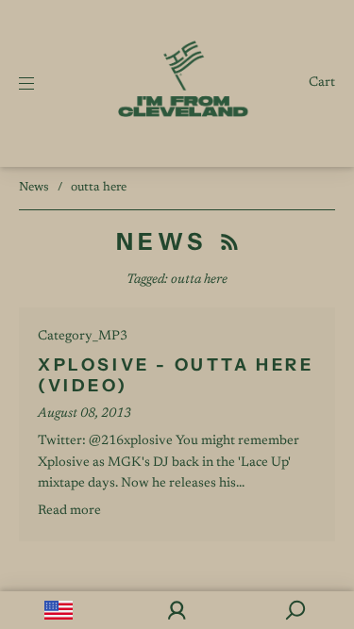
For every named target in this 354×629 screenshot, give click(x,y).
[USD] (59, 610)
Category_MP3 (82, 336)
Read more (69, 511)
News (34, 187)
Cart (322, 83)
